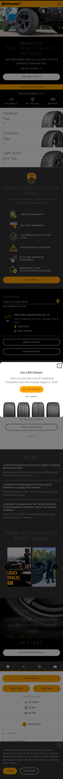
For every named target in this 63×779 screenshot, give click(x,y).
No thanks (31, 397)
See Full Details (31, 389)
